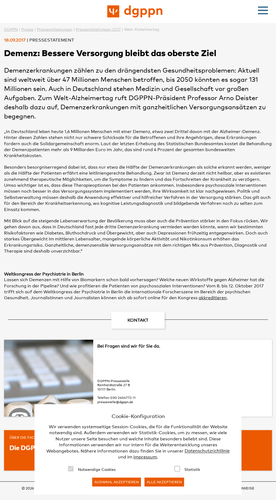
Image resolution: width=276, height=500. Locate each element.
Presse (27, 29)
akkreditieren (213, 297)
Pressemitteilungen (54, 29)
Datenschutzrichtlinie (207, 451)
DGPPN (11, 29)
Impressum (145, 457)
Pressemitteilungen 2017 (98, 29)
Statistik (192, 469)
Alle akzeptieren (164, 482)
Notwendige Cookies (97, 469)
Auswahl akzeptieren (116, 482)
